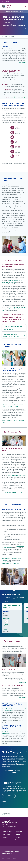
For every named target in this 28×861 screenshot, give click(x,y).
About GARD (6, 837)
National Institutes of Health (7, 853)
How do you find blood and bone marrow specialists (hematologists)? (13, 328)
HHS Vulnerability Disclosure (7, 848)
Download (21, 597)
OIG (16, 842)
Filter (8, 597)
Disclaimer (17, 834)
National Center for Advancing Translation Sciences (12, 855)
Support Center (6, 834)
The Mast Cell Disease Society (12, 492)
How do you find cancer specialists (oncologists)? (11, 335)
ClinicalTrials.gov (6, 756)
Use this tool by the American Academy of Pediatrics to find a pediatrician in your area (14, 309)
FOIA (16, 839)
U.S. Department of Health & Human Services (10, 851)
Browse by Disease (7, 831)
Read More (22, 28)
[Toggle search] (25, 6)
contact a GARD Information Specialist (17, 475)
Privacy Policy (18, 831)
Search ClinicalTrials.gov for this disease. (14, 771)
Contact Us (5, 839)
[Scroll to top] (24, 857)
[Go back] (2, 11)
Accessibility (18, 837)
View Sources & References (8, 815)
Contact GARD (7, 796)
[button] (22, 6)
